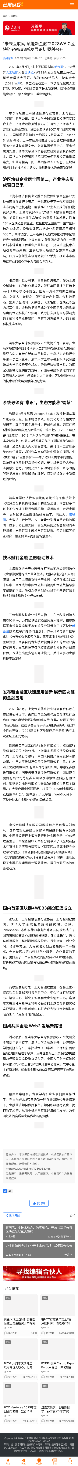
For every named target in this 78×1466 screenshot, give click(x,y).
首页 (5, 16)
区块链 (48, 58)
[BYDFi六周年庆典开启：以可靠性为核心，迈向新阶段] (20, 1349)
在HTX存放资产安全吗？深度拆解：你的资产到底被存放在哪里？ (57, 1321)
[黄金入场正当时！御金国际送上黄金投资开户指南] (20, 1305)
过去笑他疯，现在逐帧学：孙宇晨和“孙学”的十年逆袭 (56, 1409)
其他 (8, 1298)
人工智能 (12, 72)
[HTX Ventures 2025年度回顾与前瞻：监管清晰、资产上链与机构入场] (20, 1393)
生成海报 (14, 1215)
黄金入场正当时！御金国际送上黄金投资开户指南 (19, 1321)
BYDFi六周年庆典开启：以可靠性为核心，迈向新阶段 (19, 1365)
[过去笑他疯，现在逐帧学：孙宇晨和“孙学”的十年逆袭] (57, 1393)
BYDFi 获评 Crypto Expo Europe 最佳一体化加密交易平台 (57, 1365)
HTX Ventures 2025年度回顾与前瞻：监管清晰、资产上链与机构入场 (20, 1409)
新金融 (58, 67)
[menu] (72, 4)
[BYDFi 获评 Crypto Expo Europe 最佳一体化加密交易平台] (57, 1349)
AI (18, 83)
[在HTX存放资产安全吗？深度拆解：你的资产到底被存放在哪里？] (57, 1305)
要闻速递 (8, 58)
